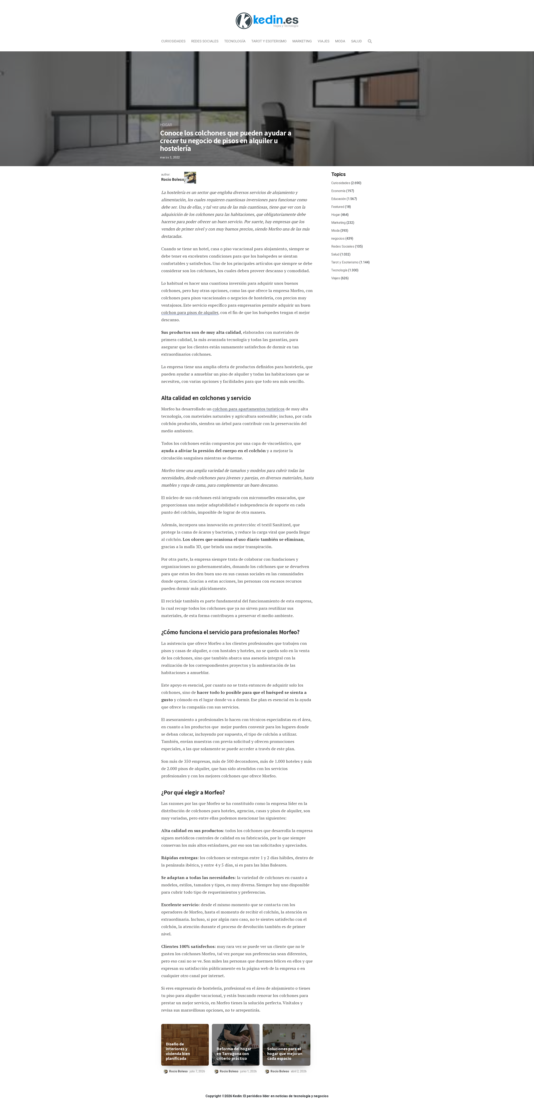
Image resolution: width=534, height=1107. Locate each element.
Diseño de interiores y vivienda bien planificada (178, 1051)
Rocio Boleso (172, 179)
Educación (338, 198)
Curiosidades (173, 41)
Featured (337, 206)
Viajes (323, 41)
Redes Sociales (204, 41)
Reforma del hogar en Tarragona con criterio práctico (234, 1053)
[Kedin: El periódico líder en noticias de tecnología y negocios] (267, 33)
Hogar (166, 125)
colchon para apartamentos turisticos (249, 409)
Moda (340, 41)
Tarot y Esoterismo (269, 41)
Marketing (302, 41)
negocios (338, 238)
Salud (356, 41)
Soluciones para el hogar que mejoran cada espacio (284, 1053)
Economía (338, 191)
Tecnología (235, 41)
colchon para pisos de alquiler (189, 312)
